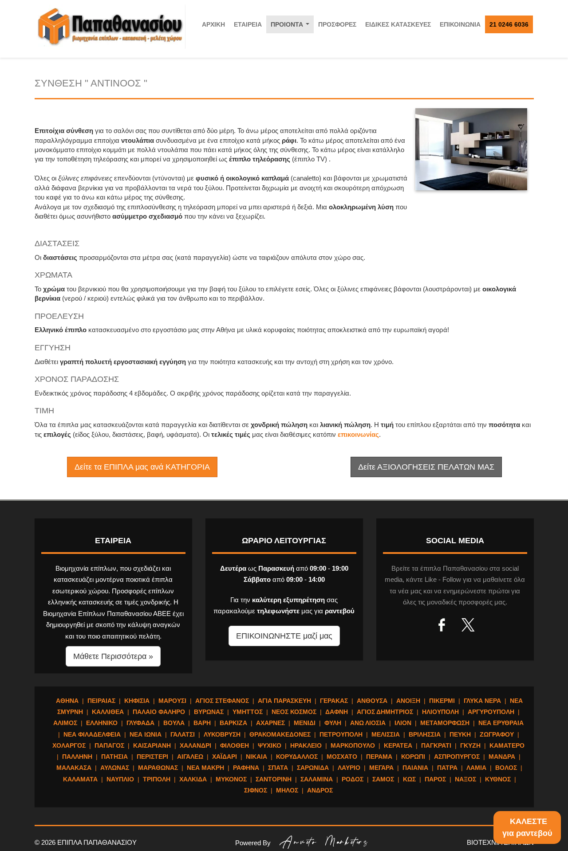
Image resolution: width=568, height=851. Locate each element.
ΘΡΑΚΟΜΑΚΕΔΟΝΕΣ (280, 734)
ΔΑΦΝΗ (336, 711)
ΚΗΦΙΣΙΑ (137, 700)
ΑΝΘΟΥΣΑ (372, 700)
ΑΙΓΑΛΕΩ (190, 756)
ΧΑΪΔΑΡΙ (224, 756)
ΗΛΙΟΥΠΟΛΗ (440, 711)
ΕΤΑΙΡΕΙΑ (248, 24)
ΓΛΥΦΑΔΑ (140, 722)
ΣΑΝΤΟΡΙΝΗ (274, 779)
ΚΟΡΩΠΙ (413, 756)
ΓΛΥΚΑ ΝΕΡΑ (482, 700)
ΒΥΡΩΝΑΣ (209, 711)
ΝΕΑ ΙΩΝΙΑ (146, 734)
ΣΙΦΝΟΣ (255, 790)
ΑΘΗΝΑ (67, 700)
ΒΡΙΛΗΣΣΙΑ (425, 734)
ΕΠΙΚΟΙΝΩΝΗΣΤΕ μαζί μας (284, 635)
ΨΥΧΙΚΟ (269, 745)
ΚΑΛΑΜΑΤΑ (80, 779)
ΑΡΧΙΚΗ (213, 24)
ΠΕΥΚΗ (460, 734)
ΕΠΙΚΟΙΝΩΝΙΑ (460, 24)
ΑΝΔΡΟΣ (320, 790)
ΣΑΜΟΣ (383, 779)
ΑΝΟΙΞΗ (408, 700)
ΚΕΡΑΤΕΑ (398, 745)
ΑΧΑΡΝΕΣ (270, 722)
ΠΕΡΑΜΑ (379, 756)
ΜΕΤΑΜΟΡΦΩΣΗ (444, 722)
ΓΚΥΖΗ (470, 745)
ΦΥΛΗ (332, 722)
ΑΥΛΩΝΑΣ (114, 767)
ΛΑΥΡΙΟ (349, 767)
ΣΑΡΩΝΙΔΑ (313, 767)
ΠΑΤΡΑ (447, 767)
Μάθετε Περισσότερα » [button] (113, 656)
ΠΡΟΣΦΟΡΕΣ (337, 24)
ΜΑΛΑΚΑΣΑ (73, 767)
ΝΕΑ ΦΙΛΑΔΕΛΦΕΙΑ (92, 734)
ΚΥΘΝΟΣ (498, 779)
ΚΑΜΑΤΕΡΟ (507, 745)
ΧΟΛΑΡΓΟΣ (69, 745)
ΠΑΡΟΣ (435, 779)
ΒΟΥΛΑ (174, 722)
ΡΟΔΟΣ (352, 779)
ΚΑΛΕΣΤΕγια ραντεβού (527, 827)
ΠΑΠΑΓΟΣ (109, 745)
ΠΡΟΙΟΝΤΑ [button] (292, 27)
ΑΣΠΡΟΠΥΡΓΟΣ (457, 756)
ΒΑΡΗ (202, 722)
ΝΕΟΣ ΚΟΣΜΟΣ (294, 711)
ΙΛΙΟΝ (402, 722)
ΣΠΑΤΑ (278, 767)
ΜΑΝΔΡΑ (502, 756)
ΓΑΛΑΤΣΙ (182, 734)
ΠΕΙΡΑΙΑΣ (101, 700)
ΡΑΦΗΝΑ (246, 767)
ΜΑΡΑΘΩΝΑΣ (158, 767)
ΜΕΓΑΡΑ (381, 767)
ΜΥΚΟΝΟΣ (231, 779)
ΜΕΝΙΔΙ (305, 722)
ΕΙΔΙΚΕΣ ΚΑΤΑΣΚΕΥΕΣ (398, 24)
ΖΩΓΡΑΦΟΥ (497, 734)
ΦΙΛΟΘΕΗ (234, 745)
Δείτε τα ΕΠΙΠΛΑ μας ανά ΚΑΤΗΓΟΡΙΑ (142, 467)
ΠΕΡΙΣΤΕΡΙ (152, 756)
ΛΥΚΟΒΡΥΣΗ (222, 734)
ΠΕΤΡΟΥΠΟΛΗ (341, 734)
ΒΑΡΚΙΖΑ (233, 722)
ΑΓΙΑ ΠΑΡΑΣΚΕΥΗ (284, 700)
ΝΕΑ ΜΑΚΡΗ (205, 767)
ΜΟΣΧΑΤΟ (342, 756)
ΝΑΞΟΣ (465, 779)
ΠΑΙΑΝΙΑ (415, 767)
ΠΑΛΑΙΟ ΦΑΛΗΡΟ (159, 711)
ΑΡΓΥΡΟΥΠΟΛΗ (491, 711)
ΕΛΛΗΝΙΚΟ (102, 722)
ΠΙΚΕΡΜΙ (442, 700)
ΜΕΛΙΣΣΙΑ (385, 734)
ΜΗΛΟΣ (287, 790)
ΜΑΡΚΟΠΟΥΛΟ (353, 745)
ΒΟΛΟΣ (506, 767)
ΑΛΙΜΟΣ (65, 722)
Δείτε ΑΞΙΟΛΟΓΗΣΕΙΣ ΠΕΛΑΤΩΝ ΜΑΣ (426, 467)
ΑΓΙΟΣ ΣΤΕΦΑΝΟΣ (222, 700)
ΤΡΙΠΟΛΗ (156, 779)
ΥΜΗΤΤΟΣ (248, 711)
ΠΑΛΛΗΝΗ (77, 756)
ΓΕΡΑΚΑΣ (334, 700)
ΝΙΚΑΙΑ (256, 756)
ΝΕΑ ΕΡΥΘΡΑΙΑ (501, 722)
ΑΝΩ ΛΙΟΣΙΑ (368, 722)
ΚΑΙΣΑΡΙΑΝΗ (152, 745)
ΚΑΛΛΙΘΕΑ (108, 711)
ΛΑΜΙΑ (476, 767)
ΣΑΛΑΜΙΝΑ (316, 779)
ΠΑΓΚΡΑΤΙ (436, 745)
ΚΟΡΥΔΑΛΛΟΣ (297, 756)
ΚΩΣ (409, 779)
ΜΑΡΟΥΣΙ (172, 700)
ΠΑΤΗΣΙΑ (114, 756)
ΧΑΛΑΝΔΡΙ (195, 745)
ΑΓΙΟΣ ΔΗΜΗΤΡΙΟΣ (385, 711)
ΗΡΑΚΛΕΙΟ (306, 745)
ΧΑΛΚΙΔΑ (193, 779)
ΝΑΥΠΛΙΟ (120, 779)
